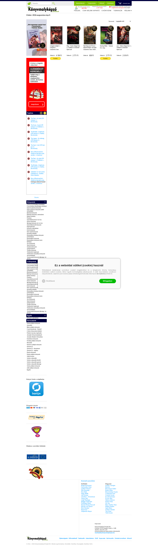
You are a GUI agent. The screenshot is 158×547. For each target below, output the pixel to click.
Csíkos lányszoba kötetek (34, 331)
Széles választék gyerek (34, 362)
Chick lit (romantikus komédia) (35, 204)
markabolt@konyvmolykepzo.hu (105, 533)
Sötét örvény (30, 356)
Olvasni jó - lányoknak (33, 348)
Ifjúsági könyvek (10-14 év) (35, 223)
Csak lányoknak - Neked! (34, 329)
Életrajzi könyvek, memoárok (35, 214)
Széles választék (32, 358)
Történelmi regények (33, 252)
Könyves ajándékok (32, 228)
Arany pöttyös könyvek (33, 323)
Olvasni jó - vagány (32, 350)
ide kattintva (101, 274)
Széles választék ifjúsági (34, 364)
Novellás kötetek (32, 233)
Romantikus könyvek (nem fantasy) (34, 240)
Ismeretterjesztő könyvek (34, 225)
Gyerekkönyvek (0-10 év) (34, 220)
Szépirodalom (31, 248)
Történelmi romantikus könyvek (36, 254)
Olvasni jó (30, 346)
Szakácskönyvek (32, 247)
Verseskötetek (31, 255)
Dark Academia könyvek (34, 208)
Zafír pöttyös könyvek (33, 368)
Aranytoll (29, 325)
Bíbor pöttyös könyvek (33, 327)
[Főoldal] (29, 3)
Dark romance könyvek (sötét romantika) (35, 210)
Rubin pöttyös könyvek (33, 354)
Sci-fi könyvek (31, 243)
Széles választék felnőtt (34, 360)
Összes (36, 197)
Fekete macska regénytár (34, 333)
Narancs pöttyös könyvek (34, 344)
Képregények (31, 226)
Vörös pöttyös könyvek (33, 366)
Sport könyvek (31, 245)
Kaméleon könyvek (32, 339)
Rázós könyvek (31, 352)
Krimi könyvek (31, 230)
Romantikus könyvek (33, 238)
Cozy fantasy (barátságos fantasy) (37, 206)
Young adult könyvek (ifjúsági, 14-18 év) (37, 258)
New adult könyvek (32, 232)
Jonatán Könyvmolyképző (34, 335)
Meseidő (29, 342)
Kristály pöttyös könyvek (34, 341)
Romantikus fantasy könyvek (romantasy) (35, 236)
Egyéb (29, 370)
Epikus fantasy (31, 216)
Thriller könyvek (31, 250)
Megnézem (35, 104)
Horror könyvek (31, 221)
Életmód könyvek (32, 213)
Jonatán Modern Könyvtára (35, 337)
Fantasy (29, 218)
